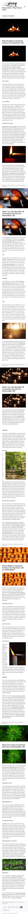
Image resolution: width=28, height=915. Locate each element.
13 (16, 907)
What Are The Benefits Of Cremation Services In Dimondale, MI (13, 213)
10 (9, 907)
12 (13, 907)
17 (6, 910)
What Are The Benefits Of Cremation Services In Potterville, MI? (13, 389)
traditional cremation (17, 875)
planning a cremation (10, 264)
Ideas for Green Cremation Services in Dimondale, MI (13, 746)
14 (18, 907)
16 (4, 910)
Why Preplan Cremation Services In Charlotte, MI (13, 42)
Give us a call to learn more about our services (13, 180)
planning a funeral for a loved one (15, 522)
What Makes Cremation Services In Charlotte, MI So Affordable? (13, 568)
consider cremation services (17, 525)
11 (11, 907)
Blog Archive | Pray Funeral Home (12, 9)
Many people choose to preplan (9, 126)
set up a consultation (17, 897)
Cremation (13, 185)
